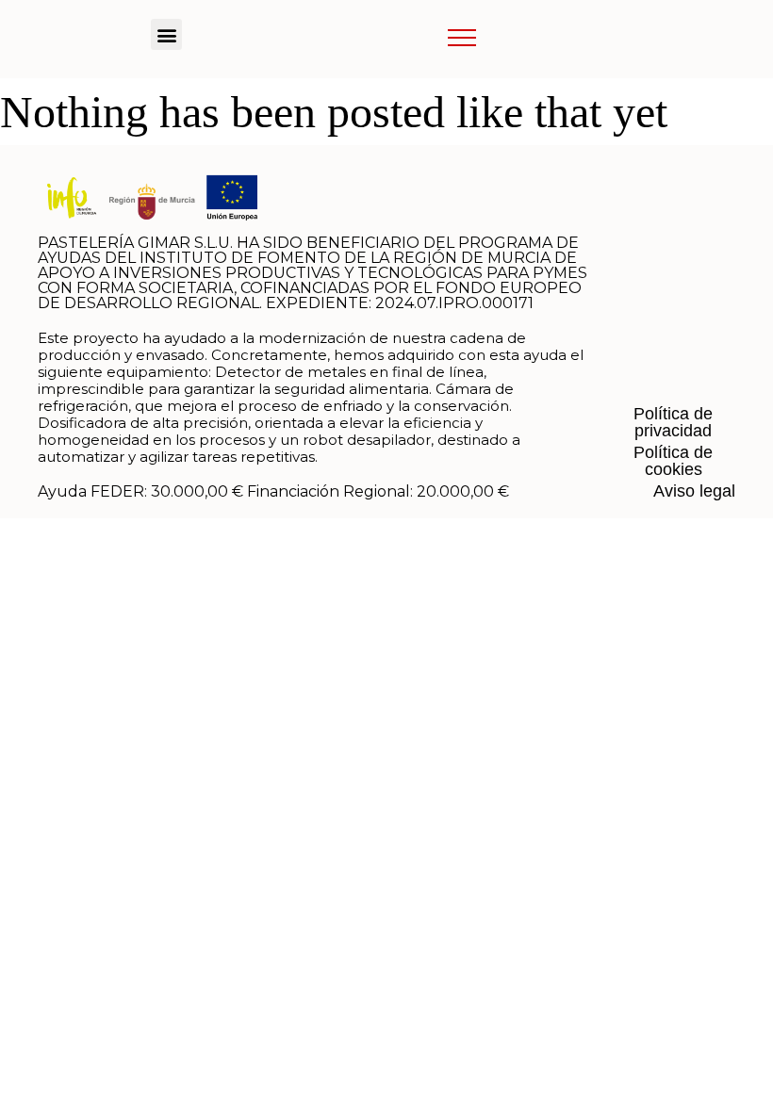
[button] (166, 34)
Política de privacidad (673, 422)
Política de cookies (673, 461)
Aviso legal (694, 491)
